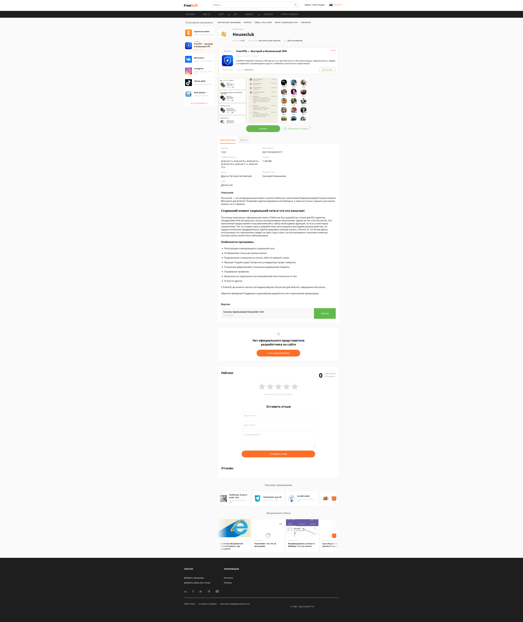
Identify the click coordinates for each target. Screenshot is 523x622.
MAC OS (206, 14)
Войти (308, 5)
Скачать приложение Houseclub (243, 311)
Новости (268, 14)
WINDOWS (190, 14)
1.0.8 (238, 40)
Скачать (263, 128)
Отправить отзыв (278, 454)
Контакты (228, 577)
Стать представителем (278, 353)
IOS (235, 14)
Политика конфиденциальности (235, 604)
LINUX (221, 14)
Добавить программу (194, 577)
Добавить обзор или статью (197, 582)
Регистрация (318, 5)
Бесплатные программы (229, 22)
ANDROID (249, 14)
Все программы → (199, 103)
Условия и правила (208, 604)
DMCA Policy (189, 604)
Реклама (228, 582)
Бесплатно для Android (269, 40)
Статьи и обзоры (289, 14)
